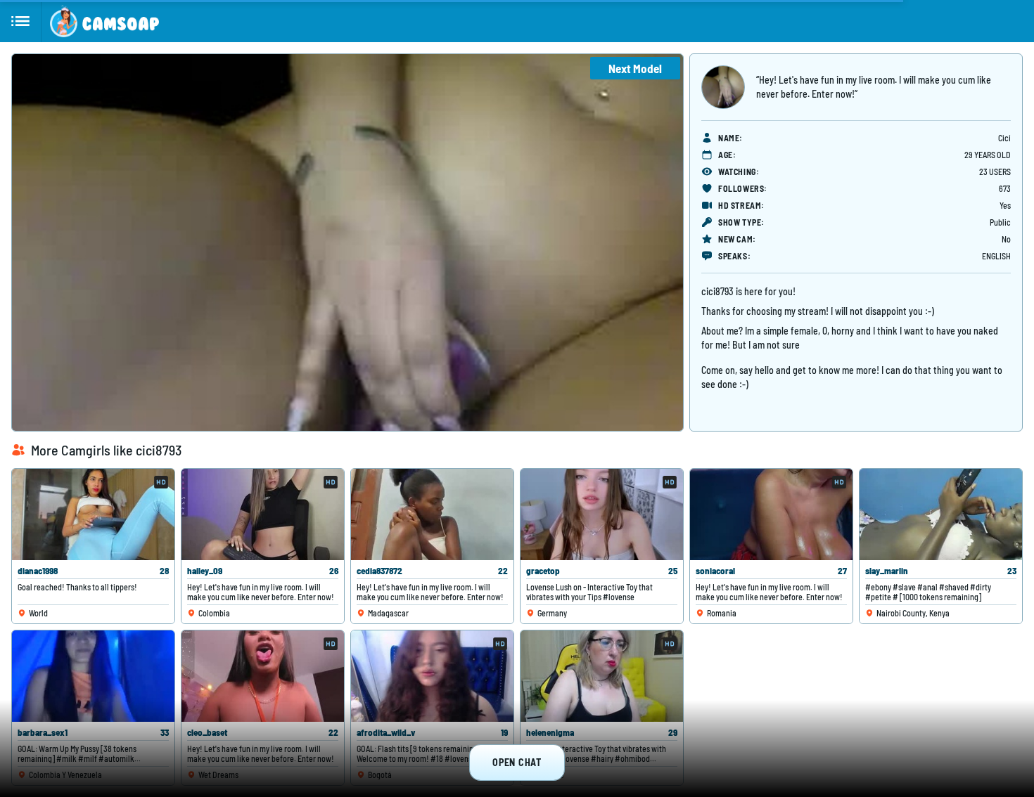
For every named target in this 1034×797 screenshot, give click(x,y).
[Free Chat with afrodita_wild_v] (432, 676)
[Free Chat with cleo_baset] (262, 676)
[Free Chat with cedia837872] (432, 514)
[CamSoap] (104, 21)
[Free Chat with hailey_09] (262, 514)
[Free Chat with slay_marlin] (941, 514)
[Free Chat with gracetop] (602, 514)
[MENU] (21, 21)
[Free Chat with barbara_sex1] (93, 676)
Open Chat (516, 762)
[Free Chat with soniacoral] (771, 514)
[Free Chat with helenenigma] (602, 676)
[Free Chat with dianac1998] (93, 514)
